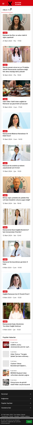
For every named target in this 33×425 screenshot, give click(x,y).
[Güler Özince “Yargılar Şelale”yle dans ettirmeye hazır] (16, 354)
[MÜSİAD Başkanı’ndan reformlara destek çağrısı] (16, 373)
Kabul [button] (29, 421)
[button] (2, 8)
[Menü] (3, 4)
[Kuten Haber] (16, 3)
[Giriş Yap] (5, 8)
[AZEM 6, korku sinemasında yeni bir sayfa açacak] (16, 344)
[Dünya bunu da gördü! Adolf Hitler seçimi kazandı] (16, 382)
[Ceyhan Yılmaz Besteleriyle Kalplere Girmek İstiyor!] (16, 363)
